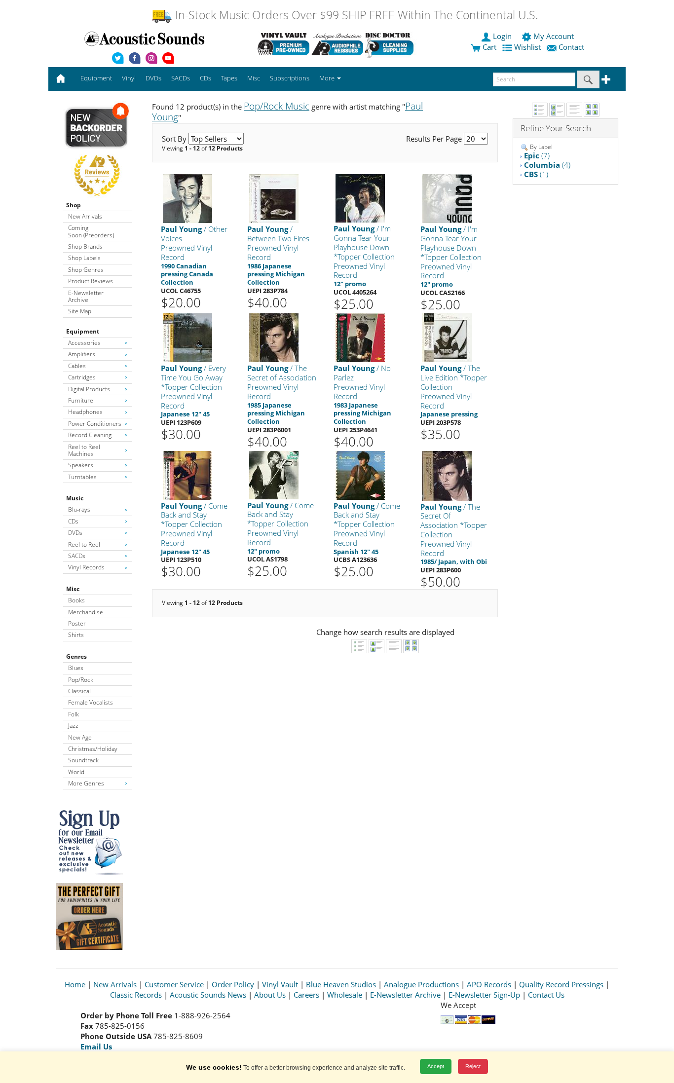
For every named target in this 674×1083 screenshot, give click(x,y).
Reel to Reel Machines (84, 450)
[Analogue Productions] (337, 44)
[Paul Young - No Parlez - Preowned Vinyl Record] (360, 337)
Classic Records (136, 995)
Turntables (82, 477)
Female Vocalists (90, 702)
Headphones (85, 412)
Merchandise (85, 612)
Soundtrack (83, 760)
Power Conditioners (94, 423)
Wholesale (344, 995)
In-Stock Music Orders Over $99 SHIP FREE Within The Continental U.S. (355, 15)
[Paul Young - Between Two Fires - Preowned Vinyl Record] (273, 198)
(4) (547, 165)
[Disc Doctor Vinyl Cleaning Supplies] (391, 44)
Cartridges (82, 377)
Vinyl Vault (280, 984)
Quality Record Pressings (561, 984)
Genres (76, 656)
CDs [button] (205, 78)
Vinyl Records (86, 567)
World (76, 772)
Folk (73, 714)
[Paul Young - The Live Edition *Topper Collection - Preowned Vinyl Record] (447, 337)
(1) (536, 174)
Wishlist (527, 47)
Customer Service (174, 984)
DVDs (75, 532)
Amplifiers (81, 354)
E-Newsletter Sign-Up (484, 995)
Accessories (84, 342)
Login (502, 36)
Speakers (80, 465)
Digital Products (89, 389)
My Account (553, 36)
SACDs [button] (180, 78)
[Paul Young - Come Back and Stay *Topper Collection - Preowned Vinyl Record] (187, 474)
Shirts (76, 635)
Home (75, 984)
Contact (571, 47)
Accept (435, 1066)
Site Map (79, 311)
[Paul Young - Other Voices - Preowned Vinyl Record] (187, 198)
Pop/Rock (80, 679)
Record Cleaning (90, 435)
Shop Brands (85, 246)
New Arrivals (85, 216)
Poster (77, 623)
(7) (537, 155)
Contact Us (546, 995)
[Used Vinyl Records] (283, 44)
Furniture (80, 400)
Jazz (73, 725)
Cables (77, 366)
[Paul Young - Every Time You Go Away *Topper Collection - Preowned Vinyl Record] (187, 337)
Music (74, 498)
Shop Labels (84, 258)
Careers (306, 995)
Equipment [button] (96, 78)
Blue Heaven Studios (341, 984)
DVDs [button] (153, 78)
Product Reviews (90, 281)
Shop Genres (86, 269)
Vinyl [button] (129, 78)
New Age (80, 737)
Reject (473, 1066)
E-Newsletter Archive (86, 296)
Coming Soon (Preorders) (91, 231)
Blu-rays (79, 509)
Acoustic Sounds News (208, 995)
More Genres (86, 783)
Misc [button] (253, 78)
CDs (73, 521)
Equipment (82, 331)
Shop (73, 205)
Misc (72, 589)
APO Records (489, 984)
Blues (75, 668)
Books (76, 600)
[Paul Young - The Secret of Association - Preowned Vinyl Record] (273, 337)
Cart (488, 47)
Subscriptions (289, 78)
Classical (79, 691)
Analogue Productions (421, 984)
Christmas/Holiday (92, 749)
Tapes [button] (229, 78)
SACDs (76, 556)
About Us (270, 995)
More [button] (327, 78)
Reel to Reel (84, 544)
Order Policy (233, 984)
